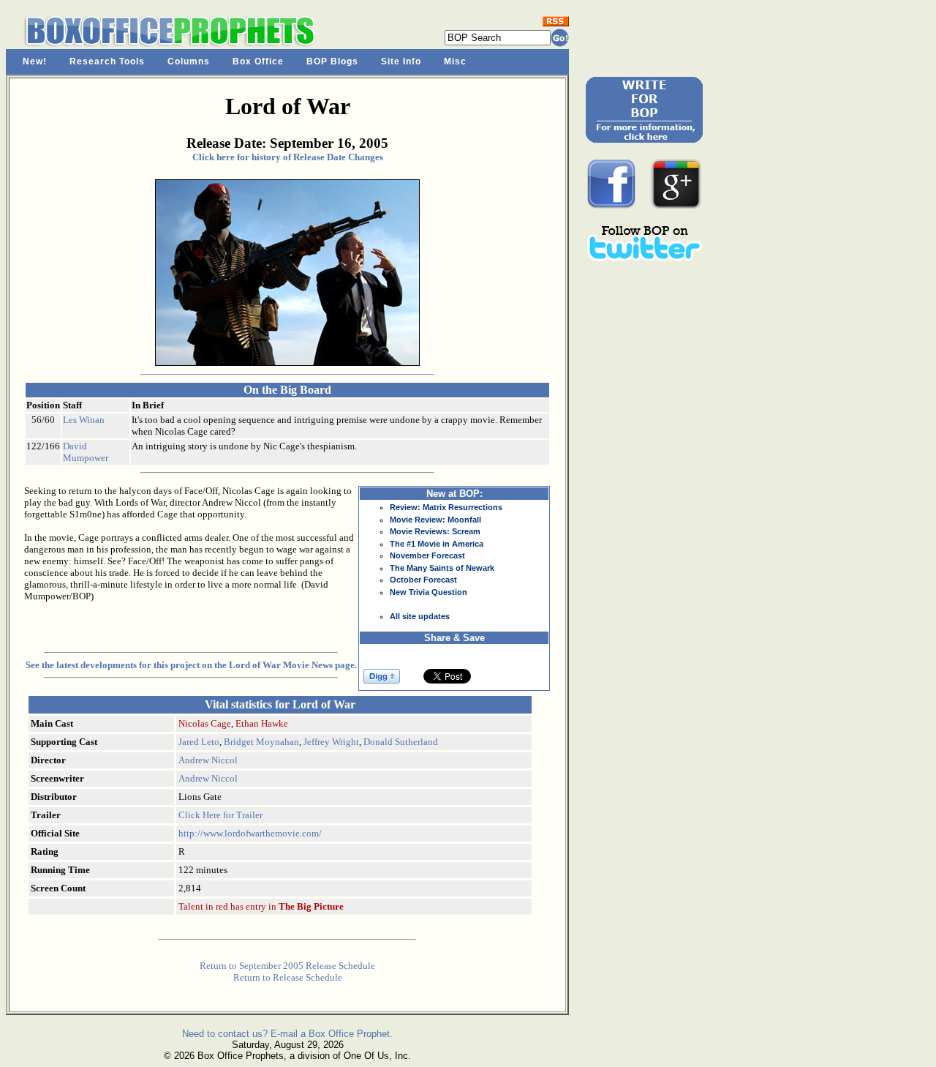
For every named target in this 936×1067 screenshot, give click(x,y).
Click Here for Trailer (220, 814)
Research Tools (107, 61)
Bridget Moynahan (261, 741)
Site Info (401, 61)
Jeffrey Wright (331, 741)
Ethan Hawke (261, 723)
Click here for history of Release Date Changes (287, 156)
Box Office (258, 61)
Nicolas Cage (204, 723)
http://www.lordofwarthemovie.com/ (250, 833)
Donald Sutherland (400, 741)
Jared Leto (198, 741)
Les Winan (84, 419)
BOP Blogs (332, 61)
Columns (188, 61)
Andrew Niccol (208, 760)
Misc (455, 61)
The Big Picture (311, 906)
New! (35, 61)
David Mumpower (85, 452)
